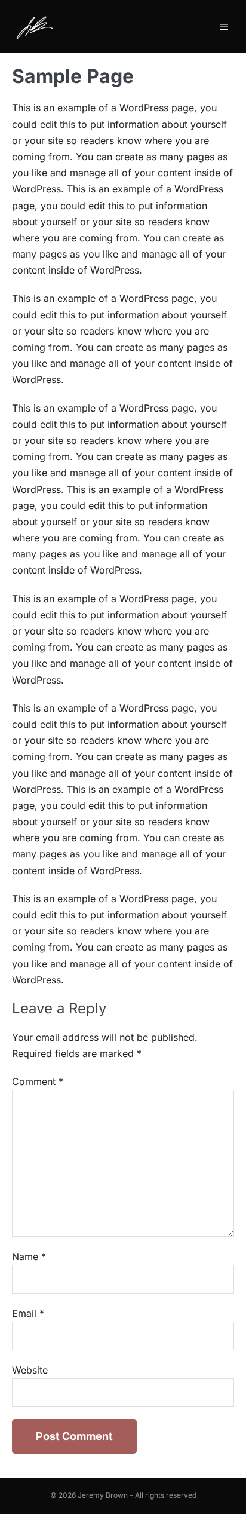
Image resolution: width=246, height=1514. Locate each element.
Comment (37, 1081)
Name (29, 1256)
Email (28, 1313)
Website (30, 1370)
